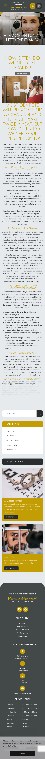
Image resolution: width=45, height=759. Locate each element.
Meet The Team (12, 440)
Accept (23, 753)
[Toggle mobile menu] (6, 6)
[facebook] (19, 609)
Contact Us (11, 450)
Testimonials (11, 445)
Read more (10, 517)
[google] (25, 609)
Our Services (11, 436)
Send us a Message (22, 693)
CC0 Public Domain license (30, 382)
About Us (10, 431)
